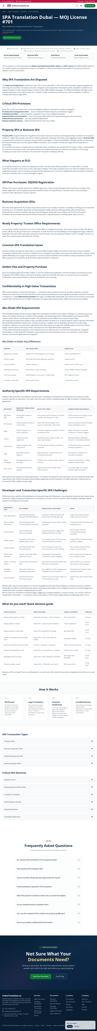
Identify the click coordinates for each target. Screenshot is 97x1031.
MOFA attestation (72, 479)
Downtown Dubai (41, 147)
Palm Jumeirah (28, 147)
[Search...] (77, 6)
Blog (83, 1004)
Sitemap (84, 1010)
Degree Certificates (56, 1011)
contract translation (59, 498)
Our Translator (86, 1002)
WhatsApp (33, 672)
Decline (77, 1026)
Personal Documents (53, 1000)
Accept (70, 1026)
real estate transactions (21, 330)
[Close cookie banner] (93, 1025)
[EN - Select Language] (82, 6)
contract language (38, 586)
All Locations (70, 999)
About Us (85, 999)
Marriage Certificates (53, 1007)
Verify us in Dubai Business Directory (65, 1025)
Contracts (24, 11)
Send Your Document (40, 976)
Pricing (36, 1015)
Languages (69, 1010)
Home (4, 11)
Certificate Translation (37, 1003)
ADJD (27, 321)
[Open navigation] (4, 6)
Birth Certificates (55, 1004)
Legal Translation (13, 11)
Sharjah (68, 1004)
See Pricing (60, 976)
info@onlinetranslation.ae (24, 1)
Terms (43, 1025)
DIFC (24, 149)
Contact (84, 1007)
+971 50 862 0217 (9, 1)
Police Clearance (55, 1013)
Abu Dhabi (69, 1007)
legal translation (73, 399)
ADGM (66, 325)
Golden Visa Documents (38, 1012)
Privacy (37, 1025)
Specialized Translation (37, 1007)
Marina (53, 147)
